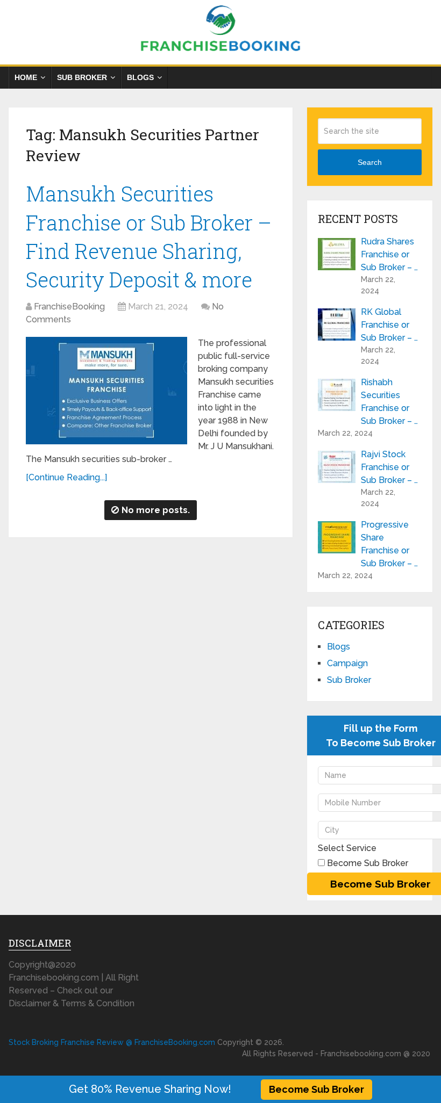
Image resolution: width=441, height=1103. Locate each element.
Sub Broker (82, 77)
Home (26, 77)
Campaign (347, 663)
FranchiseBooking (69, 306)
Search (370, 162)
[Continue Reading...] (66, 477)
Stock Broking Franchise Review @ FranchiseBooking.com (112, 1042)
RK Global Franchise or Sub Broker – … (389, 325)
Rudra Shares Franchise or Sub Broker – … (389, 254)
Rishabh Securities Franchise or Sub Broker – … (389, 401)
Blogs (140, 77)
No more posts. (156, 510)
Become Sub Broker (316, 1089)
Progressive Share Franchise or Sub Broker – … (389, 544)
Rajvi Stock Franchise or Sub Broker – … (389, 467)
